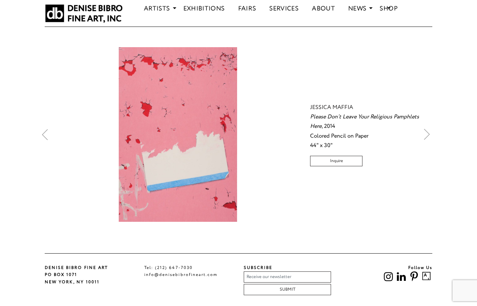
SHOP (388, 9)
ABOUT (323, 9)
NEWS (357, 9)
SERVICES (284, 9)
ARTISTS (157, 9)
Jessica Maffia (331, 107)
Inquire (336, 161)
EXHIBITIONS (204, 9)
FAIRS (247, 9)
